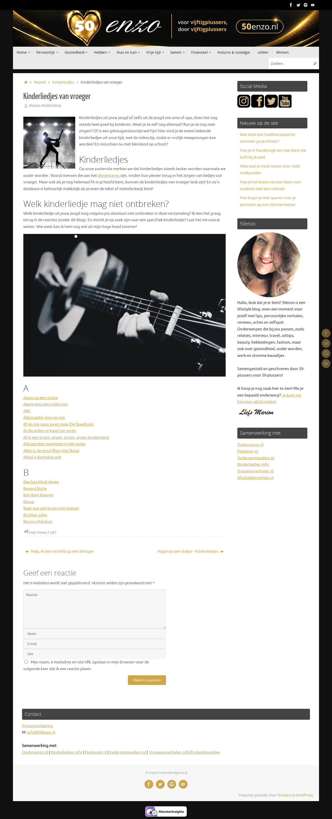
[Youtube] (312, 5)
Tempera (284, 795)
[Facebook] (291, 5)
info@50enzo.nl (41, 732)
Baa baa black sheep (41, 482)
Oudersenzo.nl (250, 444)
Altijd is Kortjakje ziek (42, 457)
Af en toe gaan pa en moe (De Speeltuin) (58, 424)
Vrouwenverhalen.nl (255, 471)
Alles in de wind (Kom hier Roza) (51, 450)
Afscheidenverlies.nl (255, 477)
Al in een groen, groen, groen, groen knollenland (66, 437)
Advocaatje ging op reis (44, 417)
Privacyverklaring (37, 726)
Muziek (40, 82)
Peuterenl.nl (96, 752)
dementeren (109, 175)
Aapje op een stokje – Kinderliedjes (188, 551)
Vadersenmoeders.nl (255, 458)
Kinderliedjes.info (253, 464)
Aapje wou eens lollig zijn (45, 404)
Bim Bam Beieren (38, 495)
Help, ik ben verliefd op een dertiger (62, 551)
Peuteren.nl (247, 451)
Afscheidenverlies (204, 752)
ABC (27, 411)
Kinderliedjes (63, 82)
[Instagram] (305, 5)
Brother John (35, 515)
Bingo (28, 501)
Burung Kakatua (37, 521)
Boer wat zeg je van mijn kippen (51, 508)
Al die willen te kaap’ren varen (49, 430)
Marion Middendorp (45, 105)
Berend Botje (35, 488)
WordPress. (304, 795)
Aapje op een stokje (40, 397)
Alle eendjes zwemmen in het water (54, 444)
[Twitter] (298, 5)
